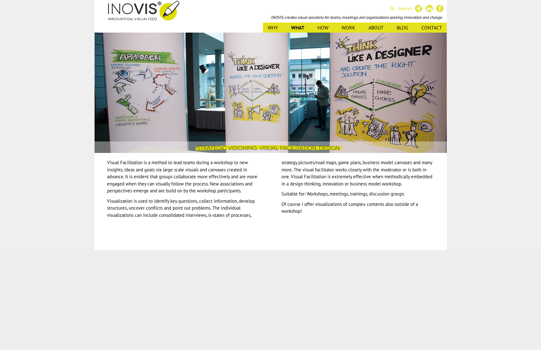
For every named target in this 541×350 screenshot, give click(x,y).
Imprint (405, 8)
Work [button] (348, 27)
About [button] (376, 27)
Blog (402, 27)
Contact (431, 27)
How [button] (322, 27)
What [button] (297, 27)
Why (273, 27)
